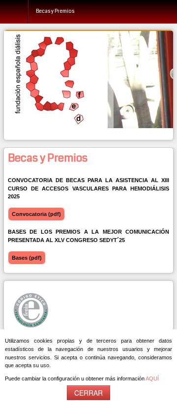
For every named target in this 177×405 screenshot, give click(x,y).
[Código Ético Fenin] (31, 310)
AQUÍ (152, 378)
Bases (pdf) (27, 258)
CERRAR (88, 393)
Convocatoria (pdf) (36, 214)
